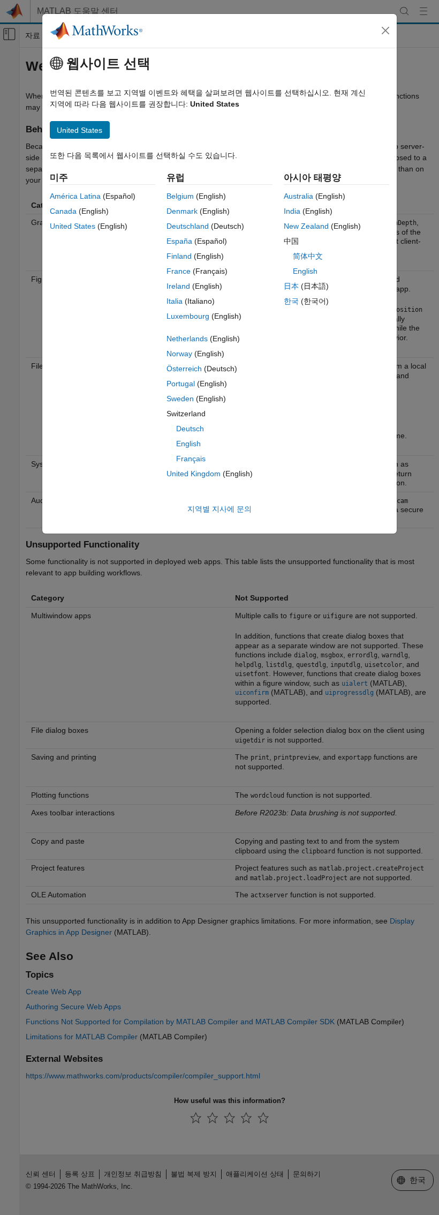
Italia (174, 301)
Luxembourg (187, 316)
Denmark (182, 211)
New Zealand (306, 226)
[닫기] (385, 30)
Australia (298, 196)
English (188, 443)
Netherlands (187, 338)
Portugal (180, 383)
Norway (179, 353)
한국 (291, 301)
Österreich (184, 368)
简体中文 (308, 256)
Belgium (180, 196)
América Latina (75, 196)
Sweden (180, 398)
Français (191, 458)
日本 (291, 286)
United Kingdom (193, 473)
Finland (179, 256)
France (178, 271)
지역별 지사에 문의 (219, 509)
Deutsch (190, 428)
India (292, 211)
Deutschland (187, 226)
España (179, 241)
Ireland (178, 286)
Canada (63, 211)
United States (72, 226)
